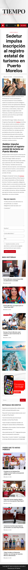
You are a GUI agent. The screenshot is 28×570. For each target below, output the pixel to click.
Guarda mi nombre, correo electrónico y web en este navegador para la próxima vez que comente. (13, 246)
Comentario (7, 208)
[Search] (15, 25)
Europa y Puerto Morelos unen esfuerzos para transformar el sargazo (12, 333)
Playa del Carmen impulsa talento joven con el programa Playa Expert (14, 500)
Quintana (21, 176)
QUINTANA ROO (7, 454)
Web (5, 238)
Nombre (6, 228)
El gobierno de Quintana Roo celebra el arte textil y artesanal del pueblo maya (14, 473)
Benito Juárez (7, 508)
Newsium (10, 568)
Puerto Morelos (14, 32)
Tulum (5, 535)
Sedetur (18, 122)
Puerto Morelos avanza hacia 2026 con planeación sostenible (13, 279)
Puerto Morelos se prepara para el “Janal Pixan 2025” (13, 306)
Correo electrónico (9, 233)
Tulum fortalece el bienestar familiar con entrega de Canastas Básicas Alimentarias (13, 554)
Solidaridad (7, 482)
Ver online (23, 25)
